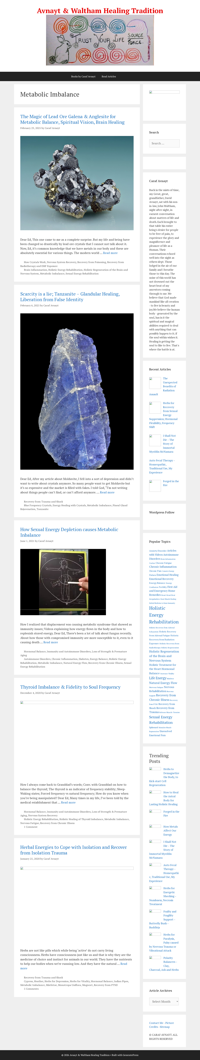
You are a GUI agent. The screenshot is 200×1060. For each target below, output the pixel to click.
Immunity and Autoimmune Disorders (69, 651)
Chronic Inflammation (65, 659)
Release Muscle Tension (169, 712)
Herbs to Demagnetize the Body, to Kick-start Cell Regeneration (164, 777)
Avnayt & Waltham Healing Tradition (100, 10)
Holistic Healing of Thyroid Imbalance (81, 819)
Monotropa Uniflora (69, 985)
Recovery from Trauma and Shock (43, 501)
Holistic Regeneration (170, 647)
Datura (152, 575)
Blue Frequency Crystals (37, 505)
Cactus (152, 563)
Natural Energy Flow (75, 663)
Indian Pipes (121, 981)
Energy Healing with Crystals (69, 505)
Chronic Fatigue (164, 562)
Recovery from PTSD (106, 985)
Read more (110, 253)
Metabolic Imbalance (52, 273)
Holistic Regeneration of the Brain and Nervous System (164, 655)
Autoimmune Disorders (37, 659)
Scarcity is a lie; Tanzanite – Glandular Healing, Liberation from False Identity (70, 297)
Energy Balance (99, 659)
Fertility (163, 587)
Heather (38, 981)
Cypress (28, 981)
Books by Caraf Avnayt (83, 76)
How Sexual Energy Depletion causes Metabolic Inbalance (69, 532)
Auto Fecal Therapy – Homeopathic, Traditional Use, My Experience (164, 873)
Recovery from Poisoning (91, 262)
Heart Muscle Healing (168, 599)
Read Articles (109, 76)
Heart (163, 595)
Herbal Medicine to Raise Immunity (162, 603)
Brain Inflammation (35, 269)
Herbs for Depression (57, 981)
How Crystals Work (35, 262)
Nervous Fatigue (29, 823)
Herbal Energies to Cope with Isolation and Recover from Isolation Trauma (73, 850)
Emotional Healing (167, 575)
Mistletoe (51, 985)
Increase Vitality (167, 673)
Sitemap (165, 1027)
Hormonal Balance (35, 651)
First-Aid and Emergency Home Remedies (163, 591)
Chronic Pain (155, 571)
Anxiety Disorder (158, 550)
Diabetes (84, 659)
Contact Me (156, 1023)
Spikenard (153, 727)
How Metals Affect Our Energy (170, 830)
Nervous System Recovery (61, 262)
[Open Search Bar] (127, 76)
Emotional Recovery (161, 579)
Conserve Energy (168, 571)
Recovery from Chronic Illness (105, 663)
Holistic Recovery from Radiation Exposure (164, 639)
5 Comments (31, 988)
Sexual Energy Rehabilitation (82, 273)
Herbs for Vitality (80, 981)
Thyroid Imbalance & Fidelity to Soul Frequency (70, 687)
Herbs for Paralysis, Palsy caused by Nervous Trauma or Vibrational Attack (164, 942)
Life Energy (157, 678)
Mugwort (87, 985)
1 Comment (31, 827)
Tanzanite (42, 509)
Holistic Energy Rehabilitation (65, 269)
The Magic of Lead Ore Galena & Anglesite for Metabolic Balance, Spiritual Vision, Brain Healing (72, 119)
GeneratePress (130, 1055)
